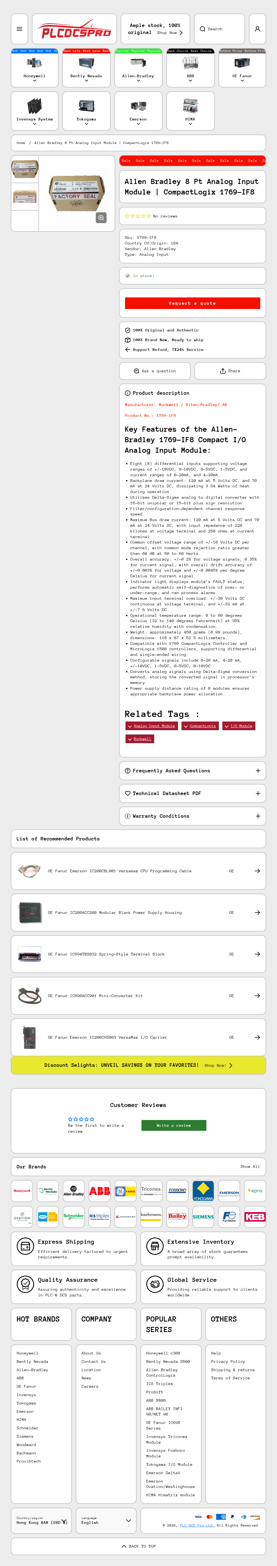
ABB (20, 1378)
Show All (250, 1166)
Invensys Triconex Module (167, 1439)
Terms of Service (230, 1378)
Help (216, 1353)
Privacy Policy (228, 1361)
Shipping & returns (233, 1369)
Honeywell (28, 1353)
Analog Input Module (154, 726)
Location (91, 1369)
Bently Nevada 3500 (168, 1361)
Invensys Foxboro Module (165, 1453)
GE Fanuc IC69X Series (163, 1425)
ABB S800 (156, 1400)
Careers (90, 1386)
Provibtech (29, 1461)
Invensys (26, 1394)
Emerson (25, 1411)
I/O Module (241, 726)
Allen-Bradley (32, 1369)
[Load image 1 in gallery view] (24, 169)
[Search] (199, 29)
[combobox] (219, 29)
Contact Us (94, 1361)
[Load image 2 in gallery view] (24, 196)
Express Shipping (66, 1241)
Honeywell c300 (163, 1353)
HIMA (22, 1419)
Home (21, 143)
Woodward (26, 1444)
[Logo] (74, 29)
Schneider (28, 1428)
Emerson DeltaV (163, 1472)
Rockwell (142, 739)
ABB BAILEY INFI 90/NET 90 (164, 1411)
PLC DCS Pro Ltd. (197, 1525)
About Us (91, 1353)
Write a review (174, 1125)
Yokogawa (26, 1403)
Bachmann (26, 1453)
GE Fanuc (26, 1386)
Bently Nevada (32, 1361)
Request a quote (192, 303)
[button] (138, 216)
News (86, 1378)
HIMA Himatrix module (170, 1495)
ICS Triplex (159, 1383)
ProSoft (154, 1392)
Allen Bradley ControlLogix (162, 1372)
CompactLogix (203, 726)
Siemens (25, 1436)
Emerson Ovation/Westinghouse (170, 1484)
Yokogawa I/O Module (169, 1464)
